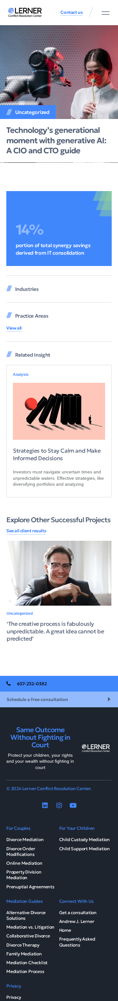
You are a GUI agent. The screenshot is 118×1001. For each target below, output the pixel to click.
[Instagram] (59, 805)
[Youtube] (73, 805)
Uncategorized (32, 112)
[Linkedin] (45, 805)
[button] (105, 13)
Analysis (21, 374)
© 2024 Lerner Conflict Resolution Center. (49, 788)
